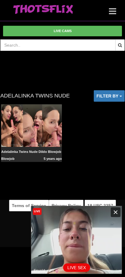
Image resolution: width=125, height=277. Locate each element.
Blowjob (8, 158)
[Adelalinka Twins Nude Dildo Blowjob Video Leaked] (31, 125)
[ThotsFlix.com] (43, 9)
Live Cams (63, 31)
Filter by (108, 96)
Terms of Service (29, 205)
